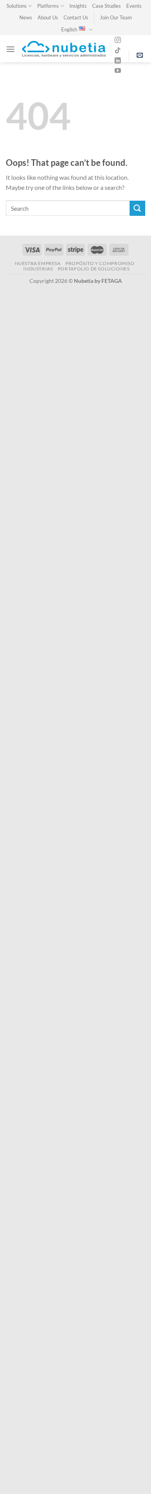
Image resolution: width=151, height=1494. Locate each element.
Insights (78, 6)
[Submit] (137, 208)
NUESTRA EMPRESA (38, 263)
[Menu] (10, 49)
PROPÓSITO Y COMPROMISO (99, 263)
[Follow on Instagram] (118, 40)
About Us (48, 17)
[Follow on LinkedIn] (118, 60)
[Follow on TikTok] (118, 50)
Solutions (17, 6)
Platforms (48, 6)
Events (134, 6)
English (69, 29)
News (25, 17)
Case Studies (106, 6)
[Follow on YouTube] (118, 70)
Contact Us (75, 17)
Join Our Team (116, 17)
